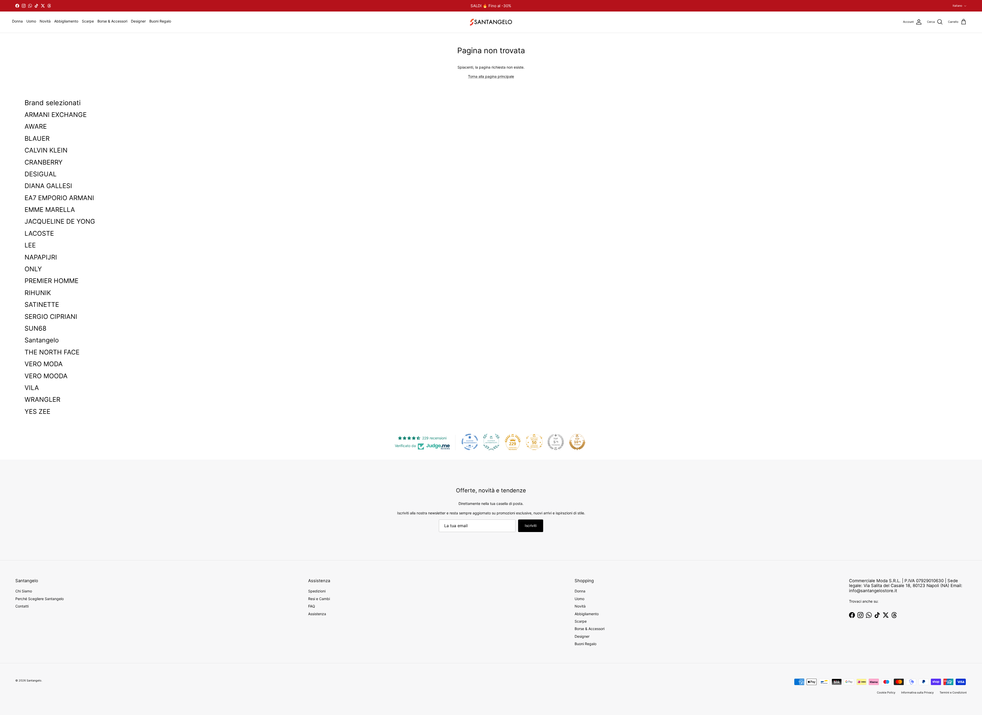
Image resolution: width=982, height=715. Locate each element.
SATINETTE (42, 304)
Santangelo (42, 340)
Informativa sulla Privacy (917, 692)
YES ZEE (37, 411)
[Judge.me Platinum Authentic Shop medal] (491, 442)
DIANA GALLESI (48, 186)
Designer (138, 21)
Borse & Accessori (112, 21)
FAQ (311, 606)
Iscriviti (531, 525)
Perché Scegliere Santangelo (39, 599)
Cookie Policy (886, 692)
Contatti (22, 606)
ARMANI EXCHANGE (56, 114)
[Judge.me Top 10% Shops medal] (577, 442)
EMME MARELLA (50, 209)
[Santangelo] (491, 22)
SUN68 (35, 328)
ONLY (33, 269)
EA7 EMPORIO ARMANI (59, 198)
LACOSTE (39, 233)
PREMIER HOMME (52, 281)
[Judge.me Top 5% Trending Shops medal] (556, 442)
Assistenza (317, 614)
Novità (45, 21)
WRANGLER (42, 399)
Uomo (31, 21)
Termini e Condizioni (953, 692)
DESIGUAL (41, 174)
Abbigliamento (66, 21)
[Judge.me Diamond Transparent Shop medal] (470, 442)
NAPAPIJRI (41, 257)
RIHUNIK (38, 293)
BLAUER (37, 138)
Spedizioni (317, 591)
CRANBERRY (44, 162)
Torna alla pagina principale (491, 76)
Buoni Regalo (160, 21)
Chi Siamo (23, 591)
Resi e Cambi (319, 599)
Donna (17, 21)
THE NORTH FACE (52, 352)
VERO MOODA (46, 376)
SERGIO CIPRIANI (51, 316)
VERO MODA (44, 364)
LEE (30, 245)
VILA (32, 388)
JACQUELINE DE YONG (60, 221)
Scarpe (88, 21)
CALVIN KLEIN (46, 150)
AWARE (36, 126)
